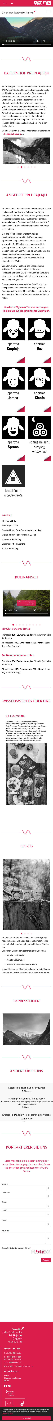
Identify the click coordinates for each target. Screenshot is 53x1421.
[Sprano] (13, 438)
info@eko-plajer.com (13, 1362)
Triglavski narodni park (12, 1378)
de (4, 3)
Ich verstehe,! (27, 1418)
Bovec (6, 1380)
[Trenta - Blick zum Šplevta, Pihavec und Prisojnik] (12, 3)
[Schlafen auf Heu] (39, 438)
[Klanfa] (39, 389)
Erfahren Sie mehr (7, 1414)
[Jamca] (13, 389)
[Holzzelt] (13, 487)
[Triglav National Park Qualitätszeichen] (49, 3)
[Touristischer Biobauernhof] (40, 3)
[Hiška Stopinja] (13, 340)
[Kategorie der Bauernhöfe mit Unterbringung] (36, 3)
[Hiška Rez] (39, 340)
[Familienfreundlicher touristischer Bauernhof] (45, 3)
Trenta (6, 1375)
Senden (46, 1260)
